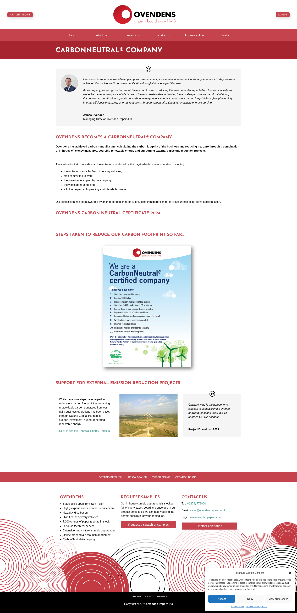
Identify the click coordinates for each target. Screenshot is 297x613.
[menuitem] (71, 35)
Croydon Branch (186, 477)
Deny (250, 598)
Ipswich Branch (161, 477)
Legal (149, 596)
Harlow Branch (136, 477)
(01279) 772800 (196, 503)
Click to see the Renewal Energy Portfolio (84, 430)
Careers (135, 596)
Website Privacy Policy (256, 606)
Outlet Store (20, 15)
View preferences (278, 598)
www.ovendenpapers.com (205, 517)
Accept (222, 598)
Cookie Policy (237, 606)
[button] (290, 573)
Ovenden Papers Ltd (159, 604)
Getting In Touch (110, 477)
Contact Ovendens (209, 526)
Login (282, 15)
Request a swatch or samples (148, 524)
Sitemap (162, 596)
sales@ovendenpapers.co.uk (208, 510)
